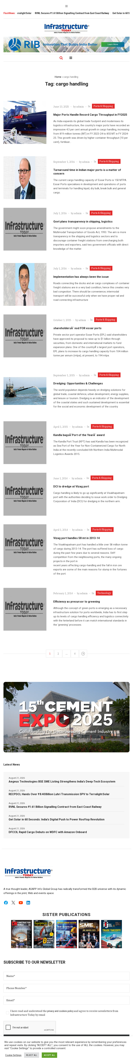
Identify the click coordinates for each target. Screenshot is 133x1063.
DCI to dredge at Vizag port (71, 486)
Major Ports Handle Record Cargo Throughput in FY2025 (90, 114)
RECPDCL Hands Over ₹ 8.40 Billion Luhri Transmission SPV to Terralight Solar (59, 794)
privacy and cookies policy (60, 1011)
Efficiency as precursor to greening (76, 601)
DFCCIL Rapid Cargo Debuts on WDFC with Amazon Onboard (48, 832)
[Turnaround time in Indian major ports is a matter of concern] (24, 177)
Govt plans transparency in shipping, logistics (83, 221)
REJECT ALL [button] (31, 1055)
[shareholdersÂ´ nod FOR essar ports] (24, 335)
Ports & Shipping (103, 106)
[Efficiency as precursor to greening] (24, 609)
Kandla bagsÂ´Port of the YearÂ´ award (79, 435)
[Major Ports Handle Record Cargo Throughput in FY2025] (24, 122)
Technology (104, 593)
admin (80, 106)
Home (58, 76)
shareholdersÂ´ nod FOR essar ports (77, 328)
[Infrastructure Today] (66, 28)
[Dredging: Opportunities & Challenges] (24, 391)
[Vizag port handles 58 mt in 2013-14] (24, 545)
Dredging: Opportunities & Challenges (78, 383)
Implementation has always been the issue (81, 276)
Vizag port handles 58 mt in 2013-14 (76, 538)
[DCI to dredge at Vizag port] (24, 494)
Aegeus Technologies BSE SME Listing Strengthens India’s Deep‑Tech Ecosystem (62, 781)
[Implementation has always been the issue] (24, 284)
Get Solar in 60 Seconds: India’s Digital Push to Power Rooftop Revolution (56, 819)
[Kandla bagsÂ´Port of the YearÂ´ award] (24, 442)
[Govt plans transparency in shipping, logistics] (24, 229)
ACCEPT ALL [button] (49, 1055)
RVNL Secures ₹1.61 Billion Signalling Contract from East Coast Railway (53, 13)
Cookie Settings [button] (13, 1055)
